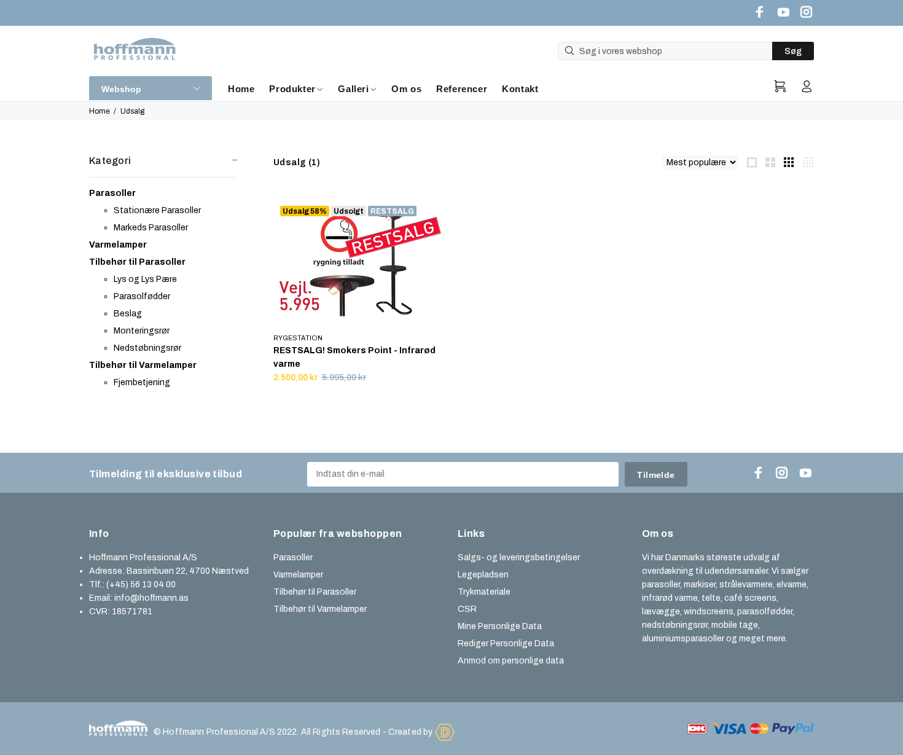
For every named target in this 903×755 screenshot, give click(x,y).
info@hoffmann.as (151, 598)
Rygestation (297, 338)
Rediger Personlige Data (506, 643)
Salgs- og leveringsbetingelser (519, 557)
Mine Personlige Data (500, 626)
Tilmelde (655, 475)
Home (99, 111)
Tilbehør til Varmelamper (320, 609)
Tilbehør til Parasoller (314, 592)
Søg (793, 51)
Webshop (121, 89)
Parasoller (293, 557)
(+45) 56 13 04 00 (141, 584)
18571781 (132, 611)
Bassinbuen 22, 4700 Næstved (188, 571)
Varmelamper (298, 574)
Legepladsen (483, 574)
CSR (467, 609)
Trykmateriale (484, 592)
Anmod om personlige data (511, 660)
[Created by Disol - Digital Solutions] (444, 731)
